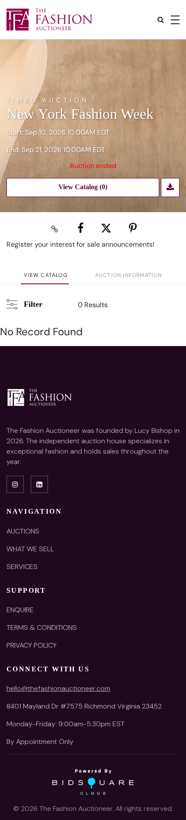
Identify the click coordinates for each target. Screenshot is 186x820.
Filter (32, 304)
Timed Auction (47, 100)
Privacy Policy (31, 645)
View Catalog (45, 275)
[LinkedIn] (39, 484)
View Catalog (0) (82, 187)
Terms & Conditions (41, 627)
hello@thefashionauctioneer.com (58, 688)
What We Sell (30, 548)
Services (22, 566)
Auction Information (128, 275)
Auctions (22, 531)
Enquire (20, 609)
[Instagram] (15, 484)
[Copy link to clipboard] (55, 228)
